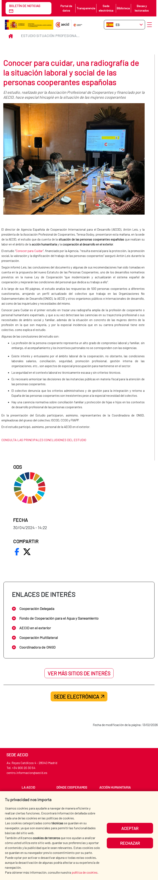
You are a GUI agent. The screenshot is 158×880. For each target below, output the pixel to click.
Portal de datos (66, 8)
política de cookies (85, 872)
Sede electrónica (106, 8)
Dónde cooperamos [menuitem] (71, 787)
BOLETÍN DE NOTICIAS (24, 6)
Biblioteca (123, 8)
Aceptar (129, 828)
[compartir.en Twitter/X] (27, 551)
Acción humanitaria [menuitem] (115, 787)
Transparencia (86, 8)
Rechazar (130, 843)
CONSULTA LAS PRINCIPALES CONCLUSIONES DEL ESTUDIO (43, 440)
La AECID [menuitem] (28, 787)
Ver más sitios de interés (79, 673)
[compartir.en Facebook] (17, 551)
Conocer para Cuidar (29, 251)
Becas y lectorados (142, 8)
